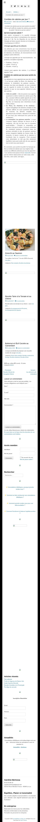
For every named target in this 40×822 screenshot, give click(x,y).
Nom (6, 386)
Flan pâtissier (8, 679)
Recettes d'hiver (24, 357)
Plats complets (14, 263)
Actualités (16, 747)
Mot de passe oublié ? (26, 459)
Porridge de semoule (10, 687)
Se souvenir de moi (27, 457)
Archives (24, 747)
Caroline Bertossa (22, 21)
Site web (6, 398)
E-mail (6, 392)
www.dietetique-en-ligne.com (19, 818)
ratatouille (28, 152)
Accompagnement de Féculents (19, 308)
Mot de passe (8, 453)
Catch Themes (23, 820)
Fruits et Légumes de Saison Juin (14, 681)
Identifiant (7, 449)
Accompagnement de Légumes (13, 310)
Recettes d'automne (15, 357)
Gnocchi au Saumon (13, 253)
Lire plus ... (8, 260)
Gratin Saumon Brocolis (11, 683)
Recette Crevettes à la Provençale (14, 685)
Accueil (8, 12)
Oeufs (12, 355)
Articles (16, 12)
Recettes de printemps (24, 263)
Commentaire (8, 405)
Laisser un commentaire (21, 255)
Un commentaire (20, 301)
